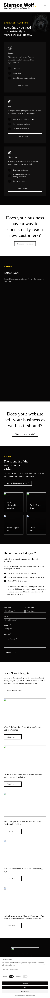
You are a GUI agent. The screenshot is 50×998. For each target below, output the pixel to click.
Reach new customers (25, 244)
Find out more (23, 85)
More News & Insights (15, 690)
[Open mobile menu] (45, 6)
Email (6, 616)
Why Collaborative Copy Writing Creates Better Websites (22, 728)
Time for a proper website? (25, 434)
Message (7, 634)
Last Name (29, 608)
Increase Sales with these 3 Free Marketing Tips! (23, 870)
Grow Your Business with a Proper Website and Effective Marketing (23, 775)
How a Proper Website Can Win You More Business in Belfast (23, 822)
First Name (8, 608)
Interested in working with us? (18, 483)
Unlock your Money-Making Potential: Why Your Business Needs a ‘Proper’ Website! (24, 917)
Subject (6, 625)
